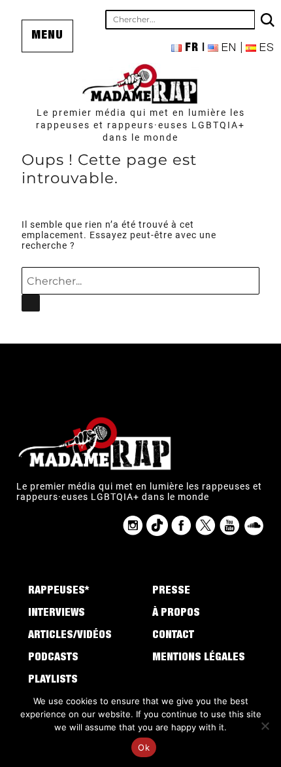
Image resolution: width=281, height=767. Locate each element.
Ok (144, 747)
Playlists (53, 680)
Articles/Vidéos (70, 636)
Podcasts (53, 658)
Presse (171, 591)
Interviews (56, 614)
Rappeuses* (58, 591)
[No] (264, 725)
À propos (176, 614)
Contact (173, 636)
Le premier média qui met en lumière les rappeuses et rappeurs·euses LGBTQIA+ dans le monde (140, 125)
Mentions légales (198, 658)
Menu (47, 36)
